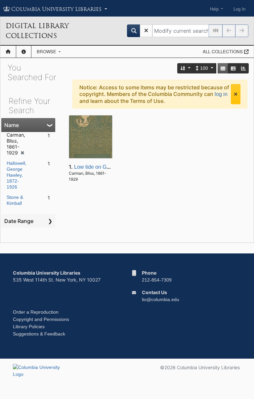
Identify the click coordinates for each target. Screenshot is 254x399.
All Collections (223, 51)
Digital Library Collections (37, 31)
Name (11, 125)
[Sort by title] (185, 68)
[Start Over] (146, 30)
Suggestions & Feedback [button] (39, 333)
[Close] (235, 94)
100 (204, 68)
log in (221, 94)
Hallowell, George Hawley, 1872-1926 (16, 175)
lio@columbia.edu (160, 299)
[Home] (8, 52)
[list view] (233, 68)
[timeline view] (243, 68)
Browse (47, 51)
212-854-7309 (157, 280)
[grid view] (223, 68)
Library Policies (29, 326)
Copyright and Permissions (41, 319)
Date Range (18, 221)
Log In (239, 9)
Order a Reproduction (36, 312)
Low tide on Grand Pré (100, 167)
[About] (23, 52)
